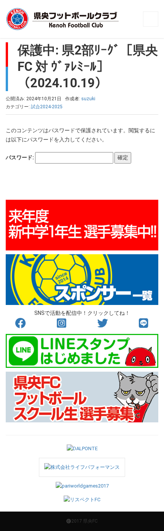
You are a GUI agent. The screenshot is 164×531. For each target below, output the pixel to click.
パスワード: (20, 157)
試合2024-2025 (47, 106)
